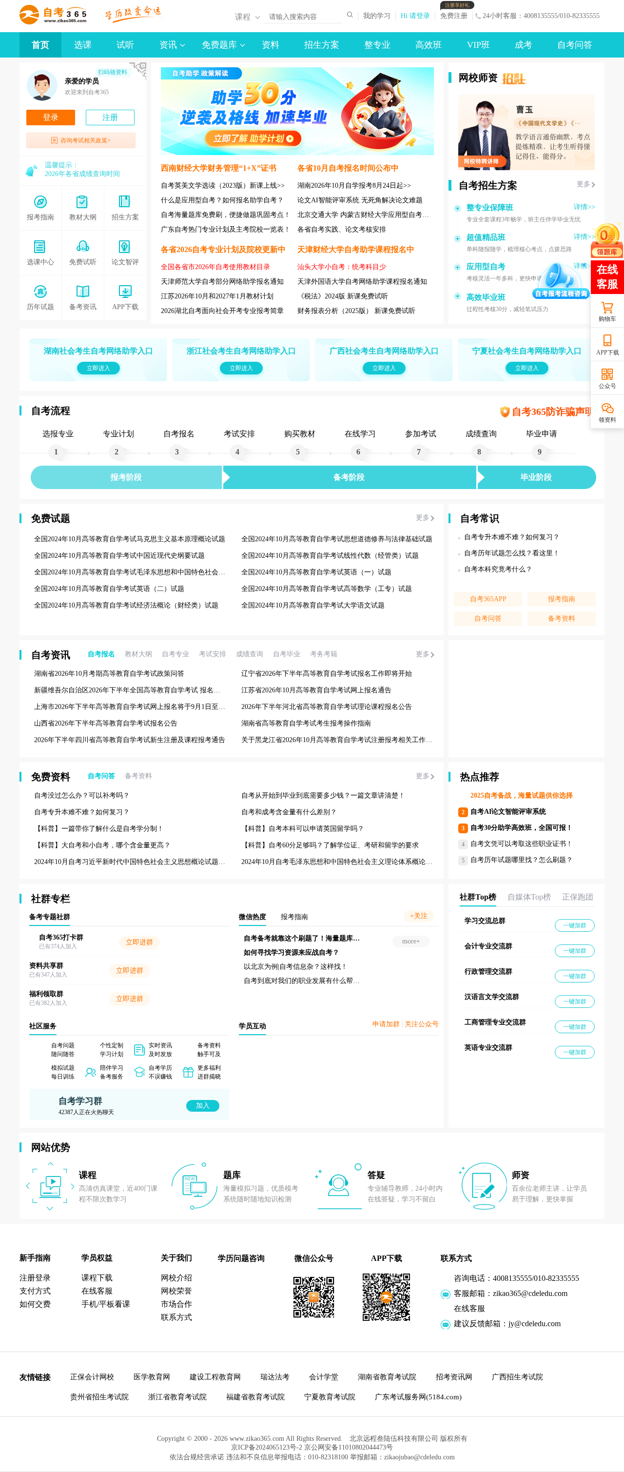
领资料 (607, 419)
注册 (110, 117)
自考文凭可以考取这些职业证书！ (521, 843)
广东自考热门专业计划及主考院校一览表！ (226, 229)
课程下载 (97, 1278)
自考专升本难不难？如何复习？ (512, 537)
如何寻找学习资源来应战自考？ (360, 952)
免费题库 (219, 45)
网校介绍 (176, 1278)
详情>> (584, 207)
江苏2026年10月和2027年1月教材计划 (217, 296)
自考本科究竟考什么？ (498, 569)
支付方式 (35, 1291)
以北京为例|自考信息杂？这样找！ (364, 966)
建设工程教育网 (215, 1377)
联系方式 (176, 1317)
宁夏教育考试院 (329, 1397)
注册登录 (35, 1278)
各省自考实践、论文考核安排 (341, 229)
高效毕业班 (486, 297)
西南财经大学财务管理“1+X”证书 (218, 168)
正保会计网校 (92, 1377)
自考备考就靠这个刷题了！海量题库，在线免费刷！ (390, 938)
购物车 (607, 318)
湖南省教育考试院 (387, 1377)
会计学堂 (323, 1377)
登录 (50, 117)
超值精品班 (486, 237)
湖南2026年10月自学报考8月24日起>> (354, 185)
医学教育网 (152, 1377)
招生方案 (321, 45)
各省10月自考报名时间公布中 (348, 168)
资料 (270, 45)
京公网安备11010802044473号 (353, 1450)
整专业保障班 (490, 207)
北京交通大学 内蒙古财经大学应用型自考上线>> (370, 214)
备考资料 (561, 618)
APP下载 (607, 352)
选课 (83, 45)
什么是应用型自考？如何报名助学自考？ (222, 200)
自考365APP (488, 599)
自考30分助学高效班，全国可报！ (521, 827)
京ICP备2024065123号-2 (261, 1450)
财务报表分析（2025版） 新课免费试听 (356, 310)
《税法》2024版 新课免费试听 (342, 296)
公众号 (607, 386)
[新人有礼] (607, 239)
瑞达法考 (275, 1377)
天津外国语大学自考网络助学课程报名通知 (362, 281)
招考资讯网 (454, 1377)
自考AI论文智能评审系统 (508, 811)
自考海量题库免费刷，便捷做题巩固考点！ (226, 214)
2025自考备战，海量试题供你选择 (521, 795)
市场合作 (176, 1304)
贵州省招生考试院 (99, 1397)
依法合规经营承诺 (198, 1460)
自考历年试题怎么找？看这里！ (512, 553)
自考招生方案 (488, 185)
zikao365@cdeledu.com (530, 1293)
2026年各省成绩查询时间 (82, 173)
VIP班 (478, 45)
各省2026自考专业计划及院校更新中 (223, 249)
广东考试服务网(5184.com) (418, 1397)
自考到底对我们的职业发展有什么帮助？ (373, 980)
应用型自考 (486, 266)
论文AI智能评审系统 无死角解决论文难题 (360, 200)
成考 (523, 45)
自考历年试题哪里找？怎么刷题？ (521, 860)
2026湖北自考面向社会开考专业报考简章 (222, 310)
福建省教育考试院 (255, 1397)
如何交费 (35, 1304)
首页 (40, 45)
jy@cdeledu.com (534, 1323)
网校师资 (478, 77)
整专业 (377, 45)
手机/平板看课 (105, 1304)
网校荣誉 (176, 1291)
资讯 (168, 45)
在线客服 (97, 1291)
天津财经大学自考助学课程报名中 (355, 249)
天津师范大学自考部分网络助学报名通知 (222, 281)
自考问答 (574, 45)
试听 (125, 45)
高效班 (428, 45)
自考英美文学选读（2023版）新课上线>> (223, 185)
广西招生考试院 (517, 1377)
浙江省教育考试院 (177, 1397)
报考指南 (561, 599)
